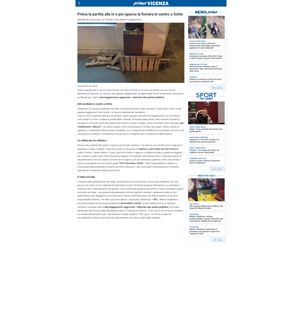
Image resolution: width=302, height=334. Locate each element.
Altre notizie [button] (217, 88)
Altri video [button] (218, 240)
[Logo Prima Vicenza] (151, 3)
